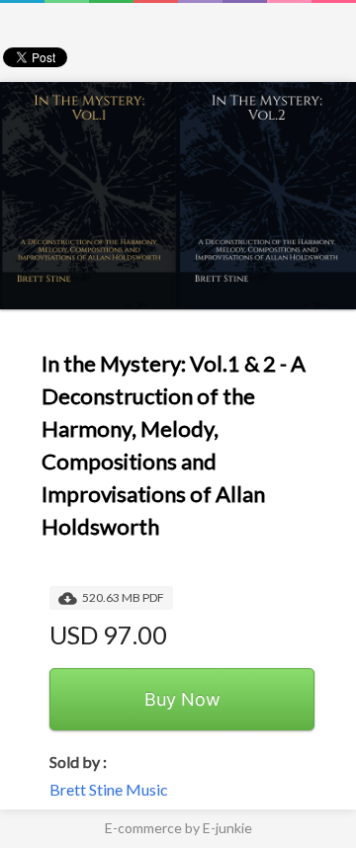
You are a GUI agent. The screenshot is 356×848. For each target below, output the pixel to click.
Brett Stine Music (108, 789)
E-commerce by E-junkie (178, 827)
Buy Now (182, 699)
